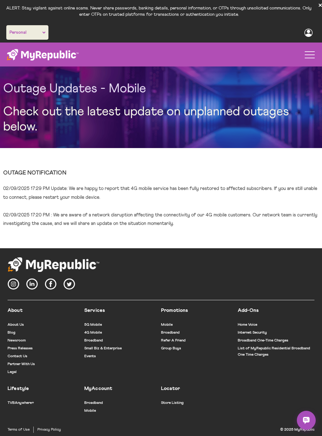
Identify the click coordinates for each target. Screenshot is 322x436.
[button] (309, 54)
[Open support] (306, 420)
